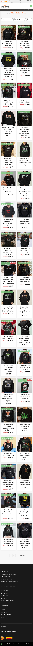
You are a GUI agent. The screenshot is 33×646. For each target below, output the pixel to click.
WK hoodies (4, 595)
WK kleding (4, 591)
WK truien (4, 598)
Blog (2, 617)
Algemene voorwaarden (8, 631)
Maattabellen (5, 634)
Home (8, 13)
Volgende (22, 555)
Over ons (4, 610)
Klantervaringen (6, 615)
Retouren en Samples (7, 629)
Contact (4, 612)
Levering (3, 626)
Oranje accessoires (7, 600)
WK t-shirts (4, 593)
